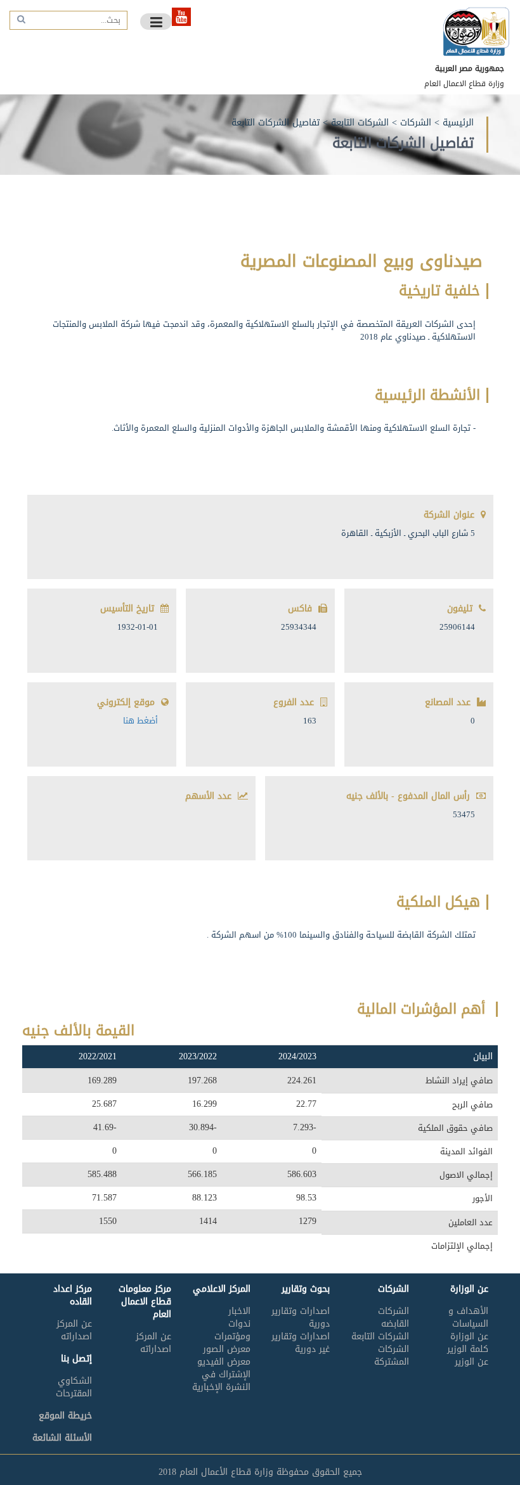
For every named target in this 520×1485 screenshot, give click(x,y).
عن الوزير (471, 1361)
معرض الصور (226, 1349)
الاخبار (239, 1311)
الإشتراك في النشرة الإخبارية (221, 1381)
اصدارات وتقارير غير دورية (300, 1343)
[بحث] (19, 19)
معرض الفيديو (223, 1361)
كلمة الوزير (467, 1349)
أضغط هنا (140, 721)
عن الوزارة (469, 1336)
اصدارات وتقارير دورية (300, 1317)
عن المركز (153, 1336)
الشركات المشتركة (391, 1355)
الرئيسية (458, 122)
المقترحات (74, 1393)
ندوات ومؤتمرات (232, 1330)
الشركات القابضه (393, 1317)
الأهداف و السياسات (468, 1317)
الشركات (415, 122)
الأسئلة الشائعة (62, 1437)
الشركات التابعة (360, 122)
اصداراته (155, 1349)
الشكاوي (75, 1380)
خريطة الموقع (65, 1415)
